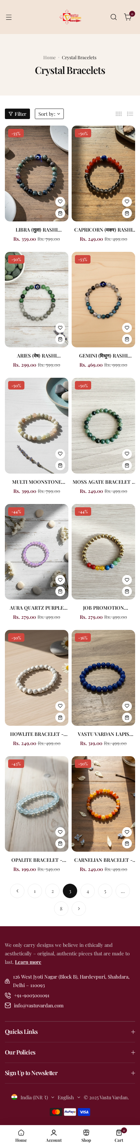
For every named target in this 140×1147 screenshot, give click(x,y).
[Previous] (17, 891)
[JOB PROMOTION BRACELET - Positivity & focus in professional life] (103, 552)
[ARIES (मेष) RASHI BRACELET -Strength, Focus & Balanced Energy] (36, 300)
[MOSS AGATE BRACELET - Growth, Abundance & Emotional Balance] (103, 426)
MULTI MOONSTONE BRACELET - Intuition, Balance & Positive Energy (37, 481)
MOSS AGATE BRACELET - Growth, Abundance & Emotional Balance (103, 481)
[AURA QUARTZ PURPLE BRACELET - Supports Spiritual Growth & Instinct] (36, 552)
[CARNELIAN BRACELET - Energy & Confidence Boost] (103, 804)
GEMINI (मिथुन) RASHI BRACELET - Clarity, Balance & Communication (103, 355)
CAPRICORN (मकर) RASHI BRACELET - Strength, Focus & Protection (103, 229)
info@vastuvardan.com (38, 1005)
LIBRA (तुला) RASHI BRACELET (37, 229)
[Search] (113, 17)
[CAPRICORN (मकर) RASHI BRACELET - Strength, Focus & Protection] (103, 173)
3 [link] (70, 891)
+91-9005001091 (31, 995)
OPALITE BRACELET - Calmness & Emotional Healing (37, 860)
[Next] (79, 908)
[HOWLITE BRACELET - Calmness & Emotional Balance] (36, 678)
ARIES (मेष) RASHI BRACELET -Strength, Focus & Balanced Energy (37, 355)
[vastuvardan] (70, 17)
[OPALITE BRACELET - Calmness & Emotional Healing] (36, 804)
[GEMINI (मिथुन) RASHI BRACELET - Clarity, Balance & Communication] (103, 300)
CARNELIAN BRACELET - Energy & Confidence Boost (103, 860)
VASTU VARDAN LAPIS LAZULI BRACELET (103, 734)
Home (49, 57)
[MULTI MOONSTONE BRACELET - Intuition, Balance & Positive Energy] (36, 426)
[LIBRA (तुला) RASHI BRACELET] (36, 173)
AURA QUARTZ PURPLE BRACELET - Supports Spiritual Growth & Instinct (37, 607)
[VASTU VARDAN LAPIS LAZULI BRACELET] (103, 678)
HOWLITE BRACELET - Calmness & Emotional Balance (36, 734)
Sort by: (46, 114)
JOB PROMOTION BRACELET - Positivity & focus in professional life (103, 607)
